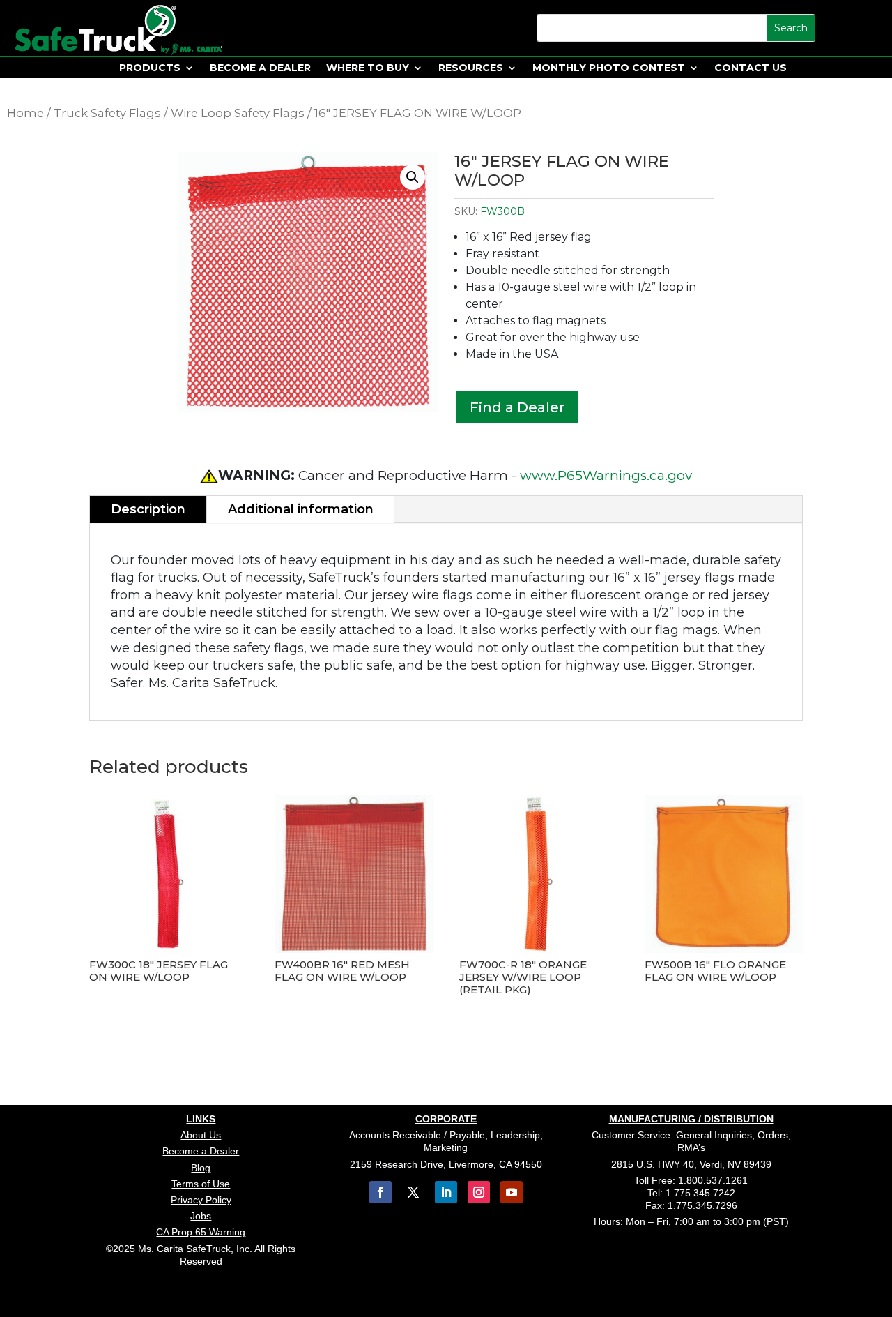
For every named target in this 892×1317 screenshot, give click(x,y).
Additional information (301, 509)
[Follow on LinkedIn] (446, 1192)
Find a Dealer (517, 407)
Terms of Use (200, 1183)
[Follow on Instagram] (479, 1192)
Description (148, 509)
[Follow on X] (413, 1192)
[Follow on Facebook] (380, 1192)
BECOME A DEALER (260, 68)
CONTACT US (750, 68)
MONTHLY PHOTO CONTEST (608, 68)
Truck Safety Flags (107, 113)
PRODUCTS (149, 68)
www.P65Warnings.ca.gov (606, 475)
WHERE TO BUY (367, 68)
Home (25, 113)
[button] (412, 177)
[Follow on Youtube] (511, 1192)
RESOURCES (470, 68)
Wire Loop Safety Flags (238, 113)
